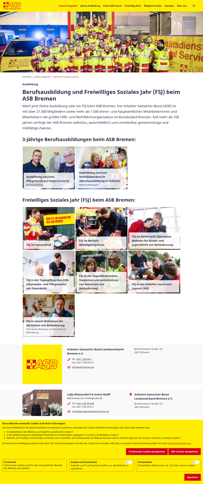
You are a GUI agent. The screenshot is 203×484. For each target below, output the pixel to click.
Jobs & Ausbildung (90, 5)
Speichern (192, 477)
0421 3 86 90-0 (84, 359)
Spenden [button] (169, 5)
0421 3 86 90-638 (85, 403)
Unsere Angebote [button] (68, 5)
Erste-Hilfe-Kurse (112, 5)
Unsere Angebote (42, 76)
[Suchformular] (194, 5)
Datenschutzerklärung (179, 443)
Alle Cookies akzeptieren (184, 451)
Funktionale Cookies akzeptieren (147, 451)
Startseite (26, 76)
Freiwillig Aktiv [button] (133, 5)
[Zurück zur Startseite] (12, 5)
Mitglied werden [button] (153, 5)
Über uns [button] (182, 5)
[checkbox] (129, 462)
